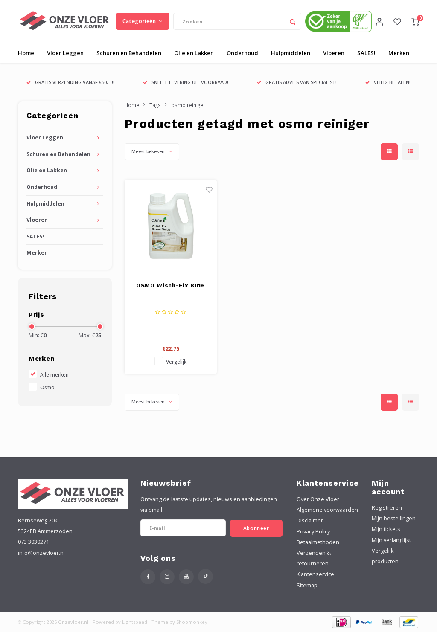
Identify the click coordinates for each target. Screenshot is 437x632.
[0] (415, 21)
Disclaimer (310, 520)
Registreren (387, 507)
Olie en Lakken (194, 53)
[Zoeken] (292, 21)
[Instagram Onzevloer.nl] (167, 576)
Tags (155, 104)
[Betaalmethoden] (341, 621)
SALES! (366, 53)
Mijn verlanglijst (391, 540)
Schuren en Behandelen (128, 53)
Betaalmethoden (318, 542)
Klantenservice (315, 574)
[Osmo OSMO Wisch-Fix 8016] (171, 226)
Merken (398, 53)
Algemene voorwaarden (327, 509)
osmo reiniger (188, 104)
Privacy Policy (313, 531)
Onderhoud (242, 53)
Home (26, 53)
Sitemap (307, 585)
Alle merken (54, 374)
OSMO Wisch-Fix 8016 (170, 285)
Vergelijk (176, 361)
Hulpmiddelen (290, 53)
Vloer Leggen (65, 53)
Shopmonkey (191, 622)
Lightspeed (134, 622)
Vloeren (333, 53)
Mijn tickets (386, 529)
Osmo (47, 387)
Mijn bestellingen (394, 518)
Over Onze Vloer (318, 499)
